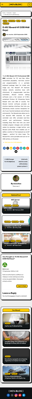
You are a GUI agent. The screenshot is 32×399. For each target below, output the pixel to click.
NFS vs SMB (7, 208)
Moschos (14, 373)
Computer (12, 20)
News (21, 221)
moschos (11, 34)
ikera (4, 269)
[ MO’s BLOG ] (15, 4)
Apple (5, 20)
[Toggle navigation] (2, 4)
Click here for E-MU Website (13, 142)
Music (23, 20)
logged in (12, 296)
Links (18, 20)
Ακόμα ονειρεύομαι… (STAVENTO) (15, 243)
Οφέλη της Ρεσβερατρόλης (13, 326)
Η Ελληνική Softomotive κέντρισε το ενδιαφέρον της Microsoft (16, 225)
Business (7, 221)
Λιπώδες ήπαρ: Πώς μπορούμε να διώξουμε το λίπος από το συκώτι (16, 342)
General (8, 323)
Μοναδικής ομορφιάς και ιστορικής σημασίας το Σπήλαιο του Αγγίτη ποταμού (16, 360)
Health (7, 339)
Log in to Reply (22, 286)
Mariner (8, 373)
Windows (5, 23)
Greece (7, 241)
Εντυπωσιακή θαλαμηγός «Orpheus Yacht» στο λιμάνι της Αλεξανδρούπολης (15, 378)
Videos (18, 241)
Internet (15, 205)
